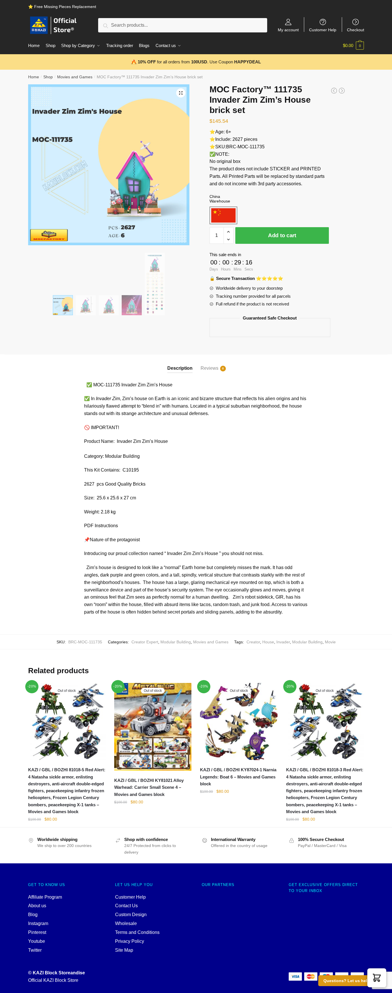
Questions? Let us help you (350, 980)
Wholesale (126, 923)
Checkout (355, 30)
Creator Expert (144, 642)
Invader (283, 642)
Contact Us (126, 905)
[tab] (180, 364)
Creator (253, 642)
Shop (48, 77)
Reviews (209, 368)
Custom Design (131, 914)
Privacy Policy (129, 941)
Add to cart (282, 235)
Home (33, 77)
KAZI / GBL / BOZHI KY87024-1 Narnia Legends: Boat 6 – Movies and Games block (238, 776)
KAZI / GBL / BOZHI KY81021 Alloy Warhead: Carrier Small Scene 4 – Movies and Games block (149, 787)
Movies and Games (74, 77)
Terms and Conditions (137, 932)
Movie (330, 642)
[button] (376, 977)
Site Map (124, 950)
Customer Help (322, 30)
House (268, 642)
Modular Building (175, 642)
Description (180, 368)
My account (288, 30)
